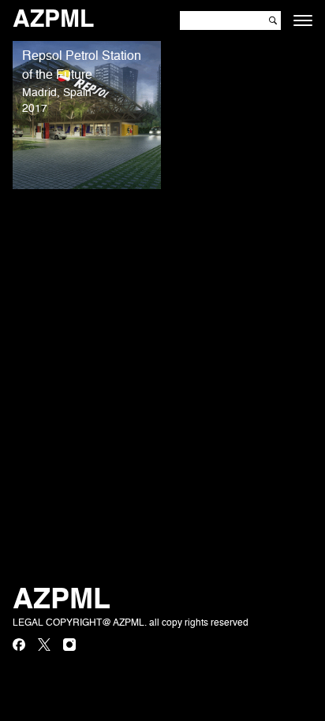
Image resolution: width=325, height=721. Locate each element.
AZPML (53, 20)
